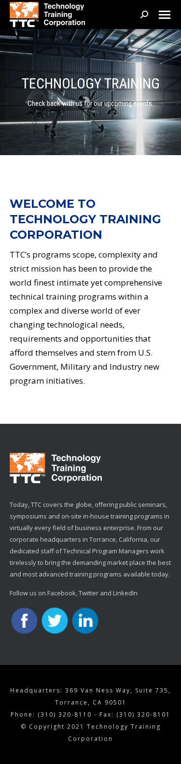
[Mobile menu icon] (164, 14)
